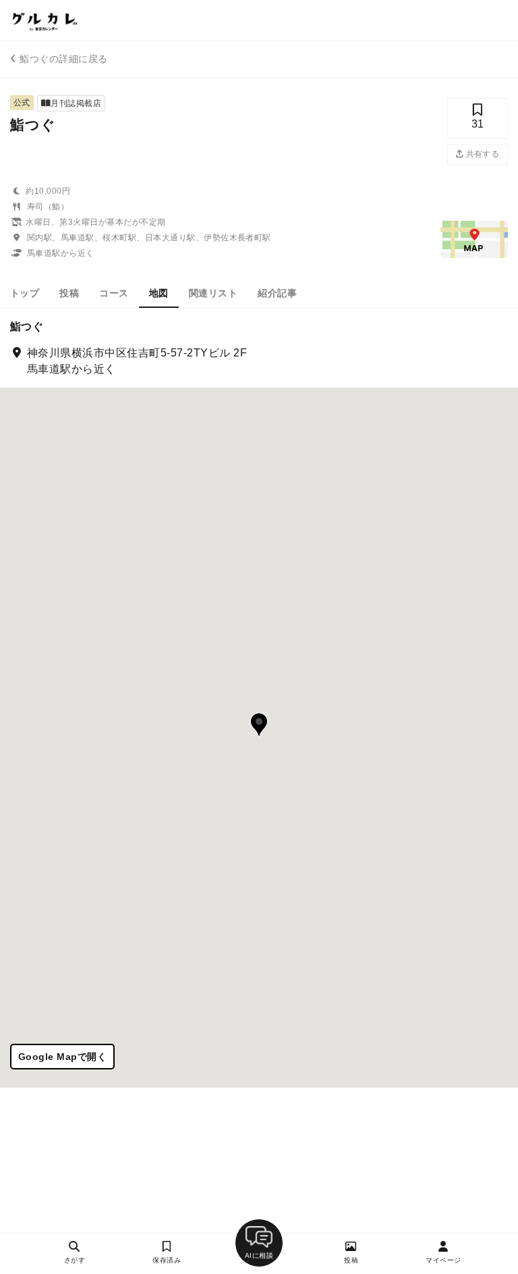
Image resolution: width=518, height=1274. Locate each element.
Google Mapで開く (62, 1056)
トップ (24, 293)
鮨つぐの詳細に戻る (63, 58)
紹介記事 (277, 293)
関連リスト (213, 293)
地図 (159, 293)
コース (113, 293)
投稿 (69, 293)
